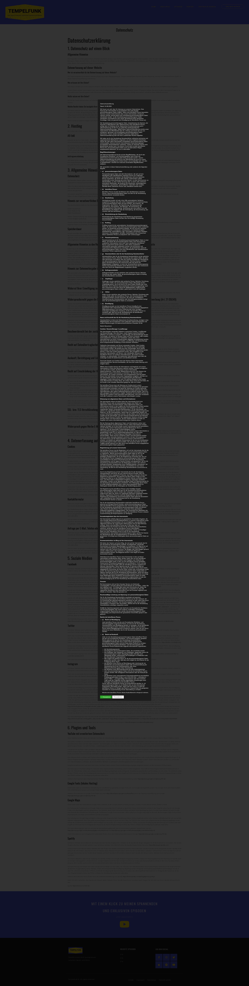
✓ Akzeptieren (106, 697)
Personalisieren (118, 697)
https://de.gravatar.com (120, 592)
